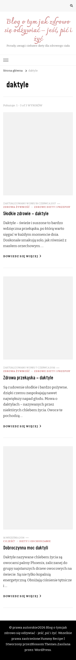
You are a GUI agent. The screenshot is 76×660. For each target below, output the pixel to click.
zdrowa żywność (16, 207)
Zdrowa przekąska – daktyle (28, 378)
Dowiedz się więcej (20, 256)
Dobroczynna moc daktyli (25, 548)
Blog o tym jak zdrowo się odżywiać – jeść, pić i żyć (38, 30)
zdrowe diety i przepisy (52, 207)
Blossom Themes (44, 644)
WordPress (42, 650)
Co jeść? (9, 541)
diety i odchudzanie (35, 541)
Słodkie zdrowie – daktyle (26, 214)
